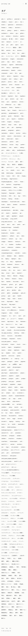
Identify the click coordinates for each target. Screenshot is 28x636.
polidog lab (5, 3)
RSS (10, 628)
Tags (7, 628)
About (2, 628)
